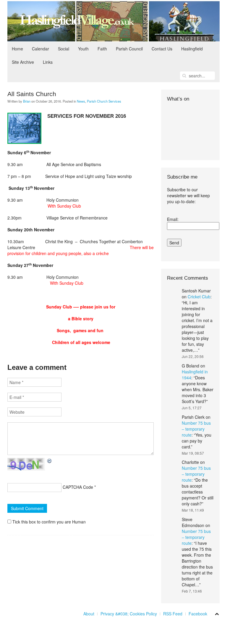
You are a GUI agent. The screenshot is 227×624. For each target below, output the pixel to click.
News (81, 101)
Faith (102, 49)
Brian (26, 101)
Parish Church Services (104, 101)
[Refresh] (49, 461)
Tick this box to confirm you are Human (48, 522)
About (88, 614)
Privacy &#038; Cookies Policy (128, 614)
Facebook (198, 614)
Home (17, 49)
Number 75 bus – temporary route (196, 429)
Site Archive (23, 62)
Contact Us (162, 49)
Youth (83, 49)
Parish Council (129, 49)
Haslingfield (192, 49)
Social (63, 49)
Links (48, 62)
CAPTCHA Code (78, 487)
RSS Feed (172, 614)
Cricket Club (199, 297)
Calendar (40, 49)
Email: (173, 219)
